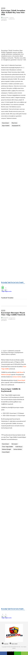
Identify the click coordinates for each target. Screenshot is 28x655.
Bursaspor (15, 444)
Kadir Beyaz (19, 372)
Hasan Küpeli (21, 380)
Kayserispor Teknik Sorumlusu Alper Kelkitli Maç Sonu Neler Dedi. (13, 12)
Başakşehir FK (16, 125)
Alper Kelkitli (5, 125)
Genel (3, 8)
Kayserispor (5, 123)
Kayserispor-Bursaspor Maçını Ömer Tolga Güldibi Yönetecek (13, 314)
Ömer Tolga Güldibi (7, 446)
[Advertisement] (14, 35)
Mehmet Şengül (6, 374)
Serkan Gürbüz (17, 377)
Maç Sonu (14, 123)
